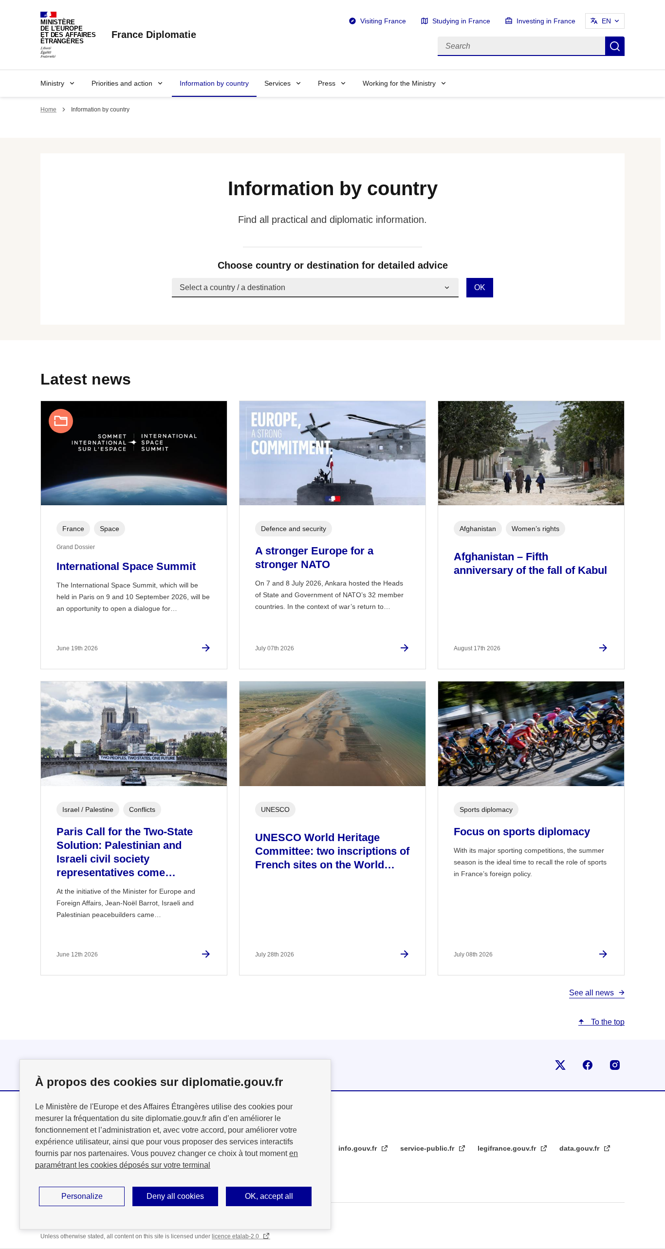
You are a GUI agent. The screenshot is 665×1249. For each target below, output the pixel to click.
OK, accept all (269, 1196)
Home (48, 109)
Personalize (82, 1196)
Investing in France (546, 21)
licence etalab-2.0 (236, 1236)
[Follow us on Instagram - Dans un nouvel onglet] (615, 1065)
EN (606, 21)
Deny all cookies (175, 1196)
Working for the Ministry (399, 83)
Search (615, 46)
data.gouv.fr (580, 1148)
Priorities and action (122, 83)
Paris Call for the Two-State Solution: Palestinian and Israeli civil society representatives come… (124, 852)
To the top (607, 1022)
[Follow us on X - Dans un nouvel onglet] (560, 1065)
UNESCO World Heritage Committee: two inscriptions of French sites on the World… (332, 851)
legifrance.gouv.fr (508, 1148)
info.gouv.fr (358, 1148)
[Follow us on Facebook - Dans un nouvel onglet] (587, 1065)
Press (326, 83)
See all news (591, 993)
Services (277, 83)
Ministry (52, 83)
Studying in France (461, 21)
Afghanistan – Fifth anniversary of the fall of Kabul (530, 563)
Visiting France (383, 21)
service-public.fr (428, 1148)
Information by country (214, 83)
